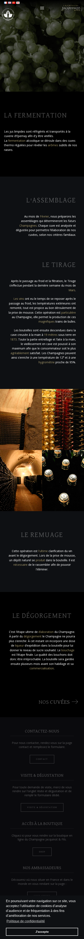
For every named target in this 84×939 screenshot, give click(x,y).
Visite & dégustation (42, 807)
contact (42, 759)
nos (54, 702)
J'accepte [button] (42, 931)
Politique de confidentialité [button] (26, 921)
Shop (42, 852)
